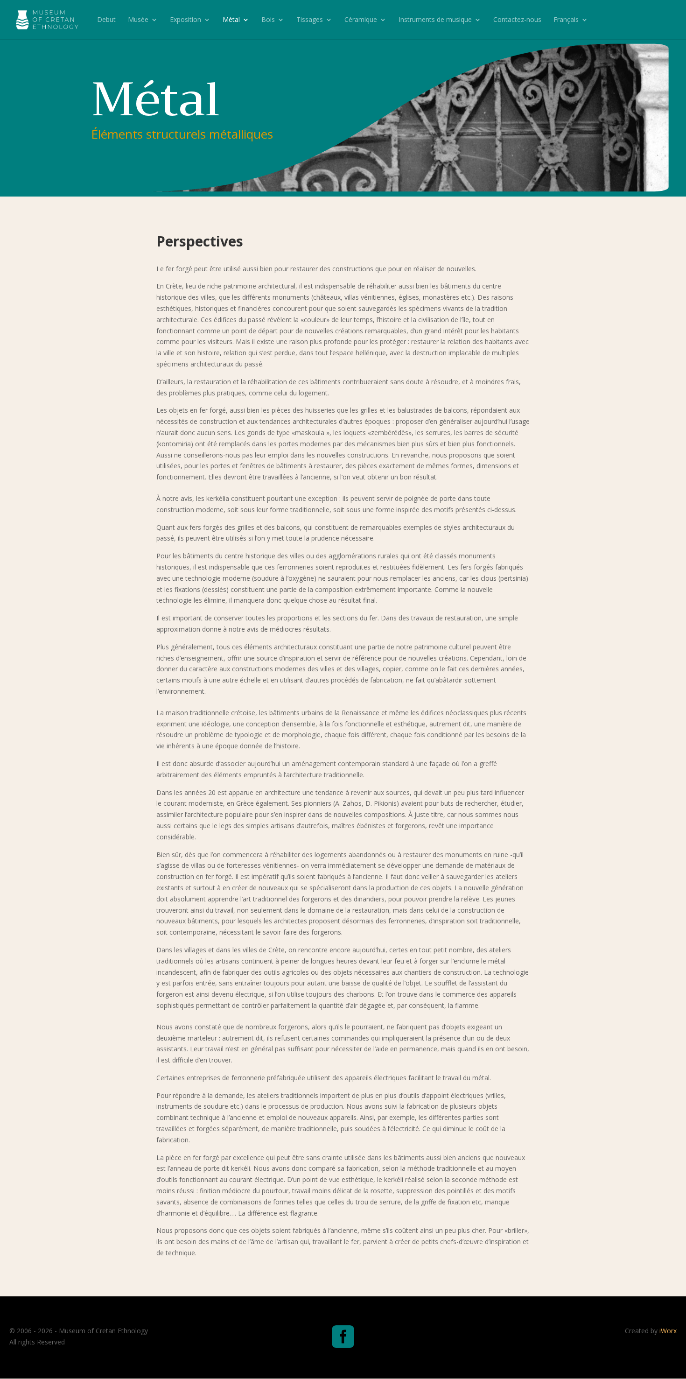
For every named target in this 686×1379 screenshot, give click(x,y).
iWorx (668, 1330)
